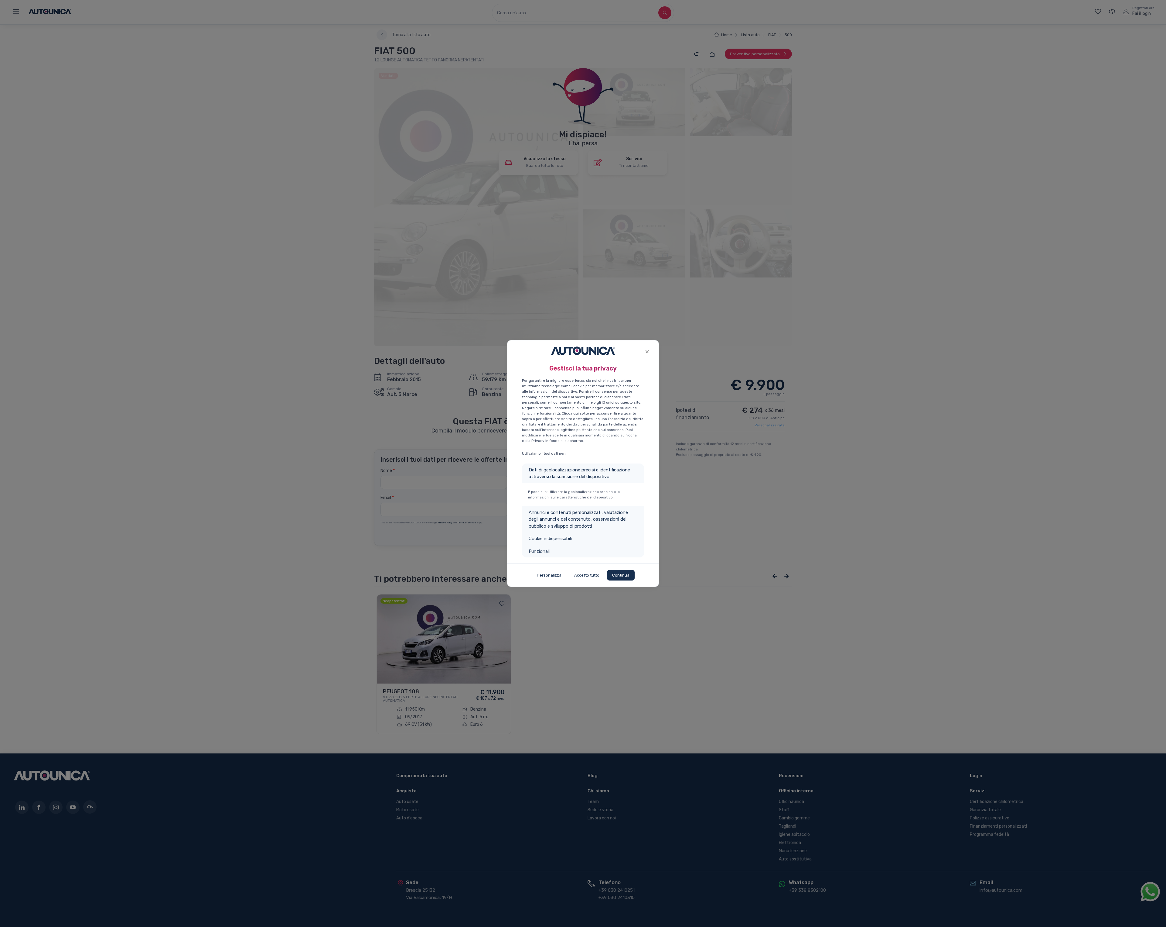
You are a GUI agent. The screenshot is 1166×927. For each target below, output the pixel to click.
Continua (620, 575)
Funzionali (539, 551)
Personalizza (549, 575)
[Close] (647, 351)
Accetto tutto (586, 575)
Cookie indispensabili (550, 538)
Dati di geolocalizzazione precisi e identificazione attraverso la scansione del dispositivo (579, 473)
